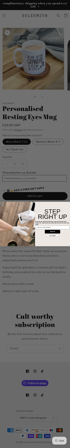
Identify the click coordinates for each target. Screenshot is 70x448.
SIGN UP (52, 231)
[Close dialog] (2, 204)
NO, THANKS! (52, 235)
